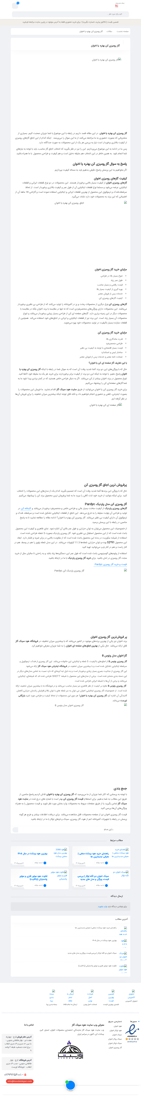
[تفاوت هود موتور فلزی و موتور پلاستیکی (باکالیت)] (58, 881)
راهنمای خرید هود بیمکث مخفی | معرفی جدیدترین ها (93, 855)
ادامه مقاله (100, 862)
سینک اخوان (117, 1034)
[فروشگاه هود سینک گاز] (119, 5)
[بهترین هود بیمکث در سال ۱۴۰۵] (58, 859)
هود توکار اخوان (116, 1030)
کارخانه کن (26, 509)
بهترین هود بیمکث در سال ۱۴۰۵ (32, 853)
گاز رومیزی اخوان (115, 1047)
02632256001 (15, 1074)
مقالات (109, 31)
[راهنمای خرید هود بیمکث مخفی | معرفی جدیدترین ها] (120, 859)
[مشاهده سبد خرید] (15, 5)
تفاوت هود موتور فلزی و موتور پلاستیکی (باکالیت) (33, 877)
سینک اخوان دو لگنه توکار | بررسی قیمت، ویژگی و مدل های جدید (93, 877)
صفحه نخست (123, 31)
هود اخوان (118, 1026)
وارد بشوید (102, 906)
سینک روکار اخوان (115, 1039)
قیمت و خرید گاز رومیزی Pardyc (110, 564)
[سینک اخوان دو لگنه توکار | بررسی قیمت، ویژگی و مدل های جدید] (120, 881)
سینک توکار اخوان (115, 1043)
